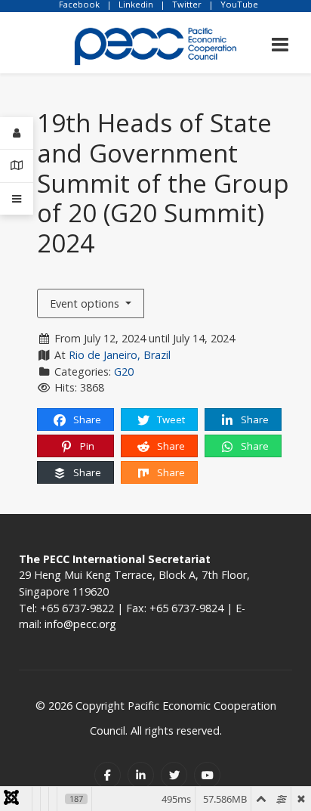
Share (86, 419)
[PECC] (155, 41)
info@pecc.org (80, 624)
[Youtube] (207, 775)
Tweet (170, 419)
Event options (86, 303)
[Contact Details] (16, 166)
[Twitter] (174, 775)
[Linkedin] (141, 775)
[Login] (16, 133)
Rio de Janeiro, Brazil (120, 355)
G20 (124, 371)
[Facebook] (107, 775)
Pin (86, 446)
